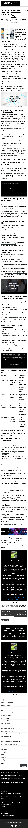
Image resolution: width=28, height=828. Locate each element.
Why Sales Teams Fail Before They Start (9, 788)
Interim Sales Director (6, 713)
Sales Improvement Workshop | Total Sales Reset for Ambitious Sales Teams (21, 613)
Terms (2, 757)
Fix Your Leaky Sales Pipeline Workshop (16, 273)
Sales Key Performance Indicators (9, 733)
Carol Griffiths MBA (14, 22)
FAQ (2, 710)
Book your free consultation (9, 446)
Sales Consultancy (5, 726)
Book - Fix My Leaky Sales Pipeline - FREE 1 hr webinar (12, 802)
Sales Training (4, 749)
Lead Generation (5, 715)
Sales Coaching (5, 723)
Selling (2, 752)
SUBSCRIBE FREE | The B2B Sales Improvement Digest (6, 613)
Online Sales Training (5, 811)
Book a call (3, 801)
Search (2, 763)
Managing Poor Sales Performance (12, 606)
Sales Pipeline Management (8, 744)
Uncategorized (4, 760)
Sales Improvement (15, 605)
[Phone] (13, 603)
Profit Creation (4, 718)
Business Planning (5, 705)
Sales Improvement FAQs (6, 804)
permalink (2, 607)
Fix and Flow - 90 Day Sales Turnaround (9, 810)
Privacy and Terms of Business (7, 815)
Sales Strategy (4, 746)
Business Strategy (5, 707)
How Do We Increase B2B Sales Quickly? (9, 795)
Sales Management (6, 739)
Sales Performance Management (9, 741)
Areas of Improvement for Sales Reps (15, 317)
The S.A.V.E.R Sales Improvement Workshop (10, 808)
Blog (4, 19)
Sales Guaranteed (4, 813)
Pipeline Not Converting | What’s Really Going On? (11, 793)
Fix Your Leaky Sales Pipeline (17, 456)
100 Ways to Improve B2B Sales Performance (13, 213)
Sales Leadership (5, 736)
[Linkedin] (11, 603)
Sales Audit (3, 720)
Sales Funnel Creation (6, 728)
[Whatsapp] (14, 603)
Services (3, 754)
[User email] (16, 603)
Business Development (7, 702)
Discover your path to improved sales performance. (12, 782)
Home (1, 19)
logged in (9, 622)
